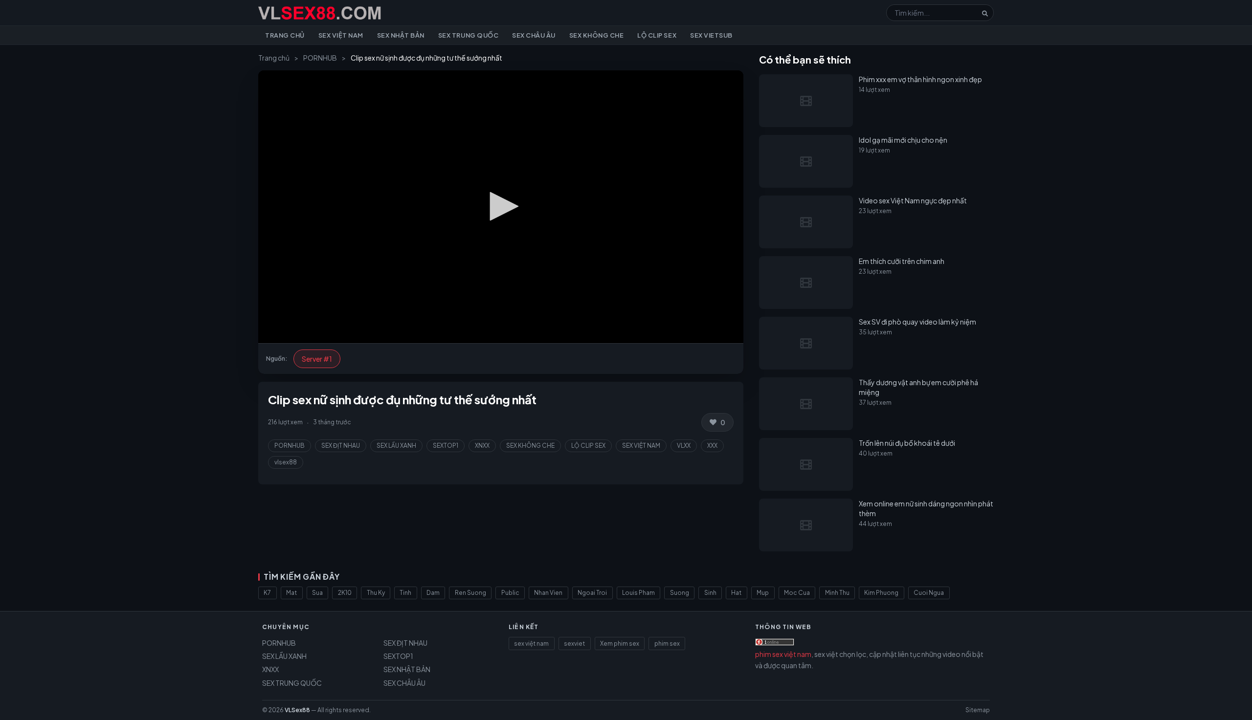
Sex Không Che (596, 35)
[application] (500, 206)
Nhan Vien (548, 592)
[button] (500, 206)
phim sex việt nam (783, 654)
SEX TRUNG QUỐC (292, 682)
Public (510, 592)
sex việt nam (531, 643)
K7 (267, 592)
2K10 (345, 592)
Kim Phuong (881, 592)
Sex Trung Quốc (468, 35)
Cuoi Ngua (929, 592)
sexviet (574, 643)
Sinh (710, 592)
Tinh (405, 592)
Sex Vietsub (711, 35)
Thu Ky (376, 592)
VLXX (684, 445)
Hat (736, 592)
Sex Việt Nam (340, 35)
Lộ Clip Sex (656, 35)
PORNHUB (320, 57)
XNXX (482, 445)
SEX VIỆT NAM (641, 445)
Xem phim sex (619, 643)
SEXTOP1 (445, 445)
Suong (679, 592)
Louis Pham (638, 592)
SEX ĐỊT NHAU (340, 445)
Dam (433, 592)
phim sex (667, 643)
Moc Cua (797, 592)
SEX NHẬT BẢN (406, 669)
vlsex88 (285, 462)
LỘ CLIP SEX (588, 445)
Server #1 (317, 358)
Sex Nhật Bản (401, 35)
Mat (291, 592)
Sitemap (977, 710)
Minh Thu (837, 592)
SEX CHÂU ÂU (404, 682)
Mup (763, 592)
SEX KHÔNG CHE (530, 445)
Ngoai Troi (592, 592)
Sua (317, 592)
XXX (712, 445)
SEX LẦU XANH (396, 445)
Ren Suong (470, 592)
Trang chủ (285, 35)
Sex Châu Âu (534, 35)
